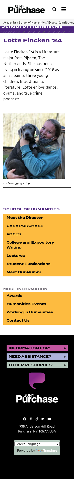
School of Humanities (32, 22)
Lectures (16, 255)
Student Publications (29, 264)
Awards (14, 295)
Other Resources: (31, 365)
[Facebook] (25, 419)
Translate (50, 451)
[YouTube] (49, 419)
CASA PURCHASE (25, 226)
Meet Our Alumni (24, 272)
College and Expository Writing (30, 245)
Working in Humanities (30, 312)
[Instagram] (31, 419)
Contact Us (18, 320)
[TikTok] (37, 419)
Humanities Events (26, 304)
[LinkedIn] (43, 419)
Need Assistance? (30, 356)
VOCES (14, 234)
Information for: (29, 348)
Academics (9, 22)
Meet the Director (25, 217)
